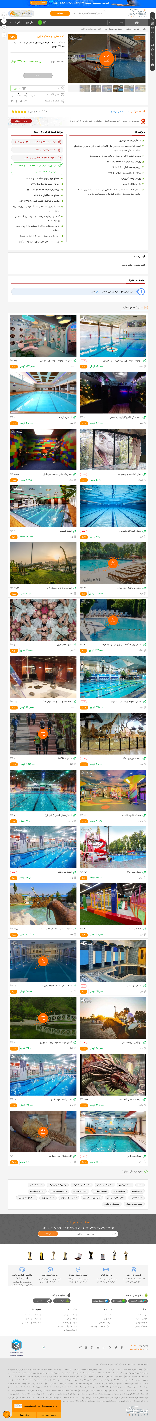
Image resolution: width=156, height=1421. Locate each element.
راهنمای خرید (70, 1318)
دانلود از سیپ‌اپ (40, 1300)
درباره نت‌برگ (142, 1314)
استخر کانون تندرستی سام (130, 531)
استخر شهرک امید (133, 985)
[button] (74, 58)
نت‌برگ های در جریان (31, 1314)
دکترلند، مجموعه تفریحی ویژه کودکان (56, 360)
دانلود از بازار (117, 1301)
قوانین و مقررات (141, 1318)
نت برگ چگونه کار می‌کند (66, 1326)
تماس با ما (107, 1314)
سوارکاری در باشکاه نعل (131, 1042)
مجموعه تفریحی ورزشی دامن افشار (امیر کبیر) (121, 360)
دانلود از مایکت (98, 1301)
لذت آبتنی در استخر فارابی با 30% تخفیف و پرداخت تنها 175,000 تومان (39, 44)
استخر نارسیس (65, 531)
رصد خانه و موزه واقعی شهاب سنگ (56, 701)
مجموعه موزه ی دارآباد (131, 758)
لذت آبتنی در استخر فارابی (51, 36)
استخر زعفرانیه (65, 417)
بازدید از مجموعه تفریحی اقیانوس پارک (55, 929)
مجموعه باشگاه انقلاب (62, 758)
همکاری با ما (106, 1318)
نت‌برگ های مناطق (32, 1318)
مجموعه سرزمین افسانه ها (130, 1099)
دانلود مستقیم (60, 1300)
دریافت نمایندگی (105, 1322)
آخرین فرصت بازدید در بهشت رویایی (56, 1042)
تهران (121, 22)
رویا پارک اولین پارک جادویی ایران (57, 474)
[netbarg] (137, 1410)
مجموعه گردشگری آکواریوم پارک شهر (125, 417)
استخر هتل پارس (134, 1156)
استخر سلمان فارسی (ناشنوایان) (58, 815)
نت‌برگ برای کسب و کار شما (101, 1326)
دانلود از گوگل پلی (136, 1301)
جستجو (60, 13)
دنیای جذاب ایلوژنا (64, 644)
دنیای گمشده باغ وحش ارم (129, 474)
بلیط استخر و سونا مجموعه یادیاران (57, 985)
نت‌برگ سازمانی (69, 1314)
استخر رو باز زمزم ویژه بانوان (129, 588)
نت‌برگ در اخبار (141, 1326)
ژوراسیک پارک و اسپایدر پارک (59, 588)
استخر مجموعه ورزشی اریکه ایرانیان (126, 701)
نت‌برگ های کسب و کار (30, 1322)
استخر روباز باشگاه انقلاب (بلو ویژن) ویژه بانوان (121, 644)
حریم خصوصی (141, 1322)
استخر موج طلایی (64, 872)
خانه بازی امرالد (134, 929)
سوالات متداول (69, 1330)
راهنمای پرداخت (69, 1322)
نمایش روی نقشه (21, 121)
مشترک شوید (48, 1234)
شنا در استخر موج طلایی (61, 1099)
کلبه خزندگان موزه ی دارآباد (60, 1156)
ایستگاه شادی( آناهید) (131, 815)
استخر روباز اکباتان (133, 872)
